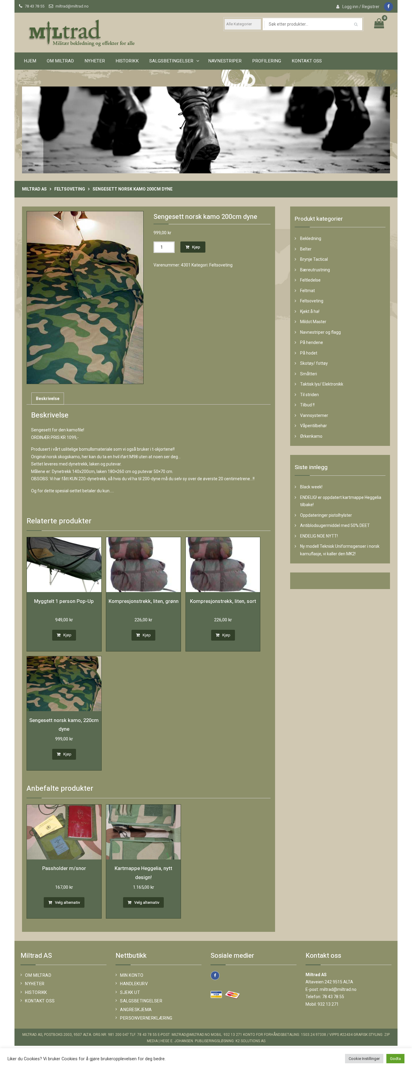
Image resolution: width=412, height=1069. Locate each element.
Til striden (309, 394)
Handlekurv (134, 983)
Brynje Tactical (314, 259)
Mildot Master (313, 321)
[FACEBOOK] (215, 975)
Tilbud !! (307, 404)
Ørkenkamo (311, 436)
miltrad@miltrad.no (72, 6)
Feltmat (307, 290)
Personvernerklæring (146, 1018)
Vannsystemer (314, 415)
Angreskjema (136, 1009)
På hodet (308, 353)
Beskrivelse (47, 398)
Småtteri (308, 373)
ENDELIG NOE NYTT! (319, 536)
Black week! (311, 486)
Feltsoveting (69, 189)
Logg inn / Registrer (360, 6)
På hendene (311, 342)
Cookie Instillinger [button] (364, 1058)
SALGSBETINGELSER (171, 61)
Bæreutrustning (315, 269)
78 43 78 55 (34, 6)
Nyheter (94, 61)
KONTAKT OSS (307, 61)
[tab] (47, 399)
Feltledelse (310, 280)
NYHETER (35, 983)
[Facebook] (388, 6)
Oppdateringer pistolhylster (326, 515)
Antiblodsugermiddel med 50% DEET (335, 525)
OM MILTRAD (60, 61)
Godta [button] (395, 1058)
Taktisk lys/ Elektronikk (321, 384)
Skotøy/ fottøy (314, 363)
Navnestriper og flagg (320, 332)
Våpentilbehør (313, 425)
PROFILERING (266, 61)
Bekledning (310, 238)
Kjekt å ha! (309, 311)
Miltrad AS (34, 189)
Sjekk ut (130, 992)
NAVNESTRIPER (225, 61)
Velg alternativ (67, 902)
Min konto (132, 975)
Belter (306, 249)
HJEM (30, 61)
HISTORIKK (127, 61)
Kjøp (196, 247)
